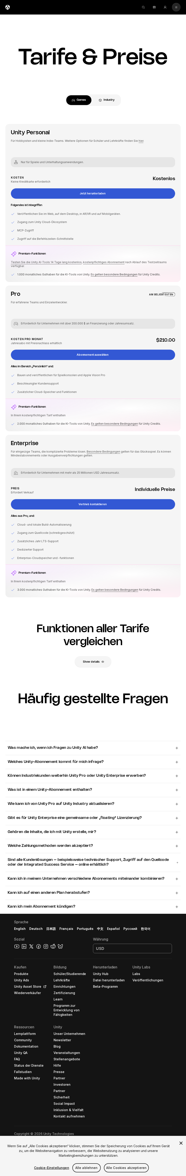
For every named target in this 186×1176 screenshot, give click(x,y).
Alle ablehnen (86, 1168)
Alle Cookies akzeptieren (126, 1168)
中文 (100, 929)
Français (66, 929)
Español (113, 929)
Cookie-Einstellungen (51, 1168)
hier (141, 140)
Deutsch (36, 929)
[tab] (78, 100)
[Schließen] (181, 1143)
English (20, 929)
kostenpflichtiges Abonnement (104, 262)
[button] (93, 193)
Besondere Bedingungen (103, 451)
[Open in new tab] (44, 986)
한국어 (145, 929)
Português (85, 929)
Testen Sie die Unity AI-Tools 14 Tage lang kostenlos (46, 262)
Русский (130, 929)
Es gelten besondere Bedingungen (114, 274)
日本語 (51, 929)
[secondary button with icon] (176, 7)
